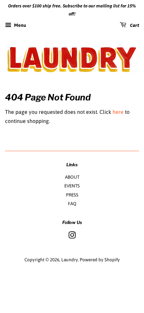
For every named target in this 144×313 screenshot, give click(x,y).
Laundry (69, 259)
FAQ (72, 203)
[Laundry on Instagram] (72, 236)
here (118, 112)
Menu (19, 25)
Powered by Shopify (100, 259)
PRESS (72, 194)
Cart (134, 25)
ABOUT (72, 177)
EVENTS (72, 185)
